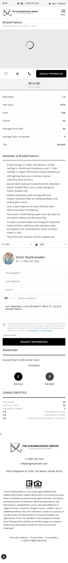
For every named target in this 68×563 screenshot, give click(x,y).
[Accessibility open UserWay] (3, 556)
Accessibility (51, 537)
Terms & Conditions (19, 537)
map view (11, 35)
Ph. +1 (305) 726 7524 (27, 261)
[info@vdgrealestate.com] (18, 3)
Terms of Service (46, 330)
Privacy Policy (33, 330)
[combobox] (9, 298)
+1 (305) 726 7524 (34, 458)
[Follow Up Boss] (4, 324)
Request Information (51, 73)
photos (5, 35)
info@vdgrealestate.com (34, 463)
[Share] (18, 73)
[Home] (20, 12)
